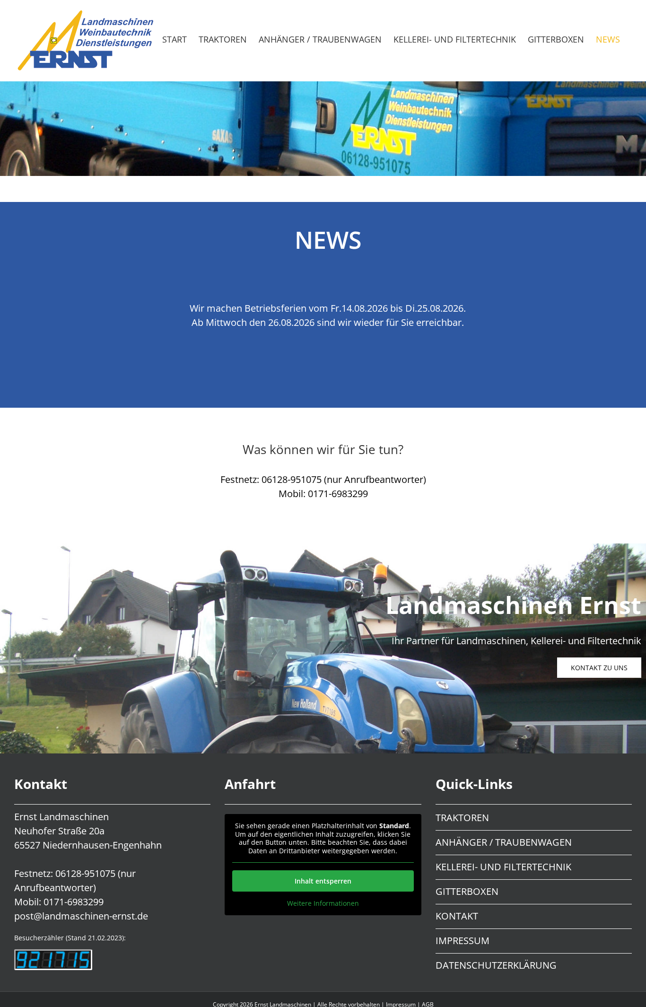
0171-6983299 (74, 901)
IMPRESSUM (462, 940)
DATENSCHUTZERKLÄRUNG (496, 965)
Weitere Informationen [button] (323, 903)
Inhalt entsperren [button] (323, 880)
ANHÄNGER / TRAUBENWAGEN (504, 842)
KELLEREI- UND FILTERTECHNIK (503, 866)
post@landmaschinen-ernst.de (81, 916)
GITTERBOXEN (467, 891)
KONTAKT (457, 916)
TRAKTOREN (462, 817)
